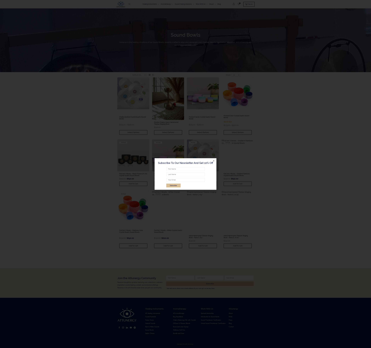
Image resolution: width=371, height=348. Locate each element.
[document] (185, 174)
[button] (213, 161)
